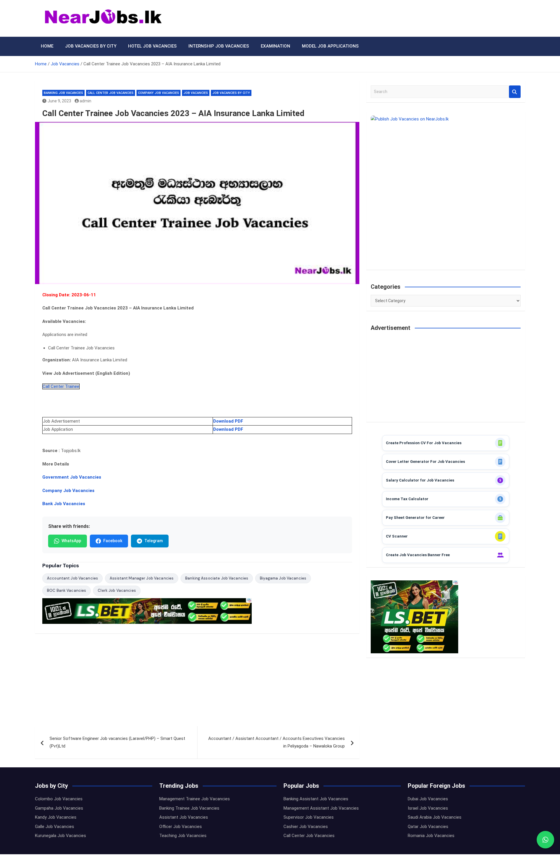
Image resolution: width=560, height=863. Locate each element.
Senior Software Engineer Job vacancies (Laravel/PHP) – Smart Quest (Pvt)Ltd (117, 742)
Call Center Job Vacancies (111, 93)
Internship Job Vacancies (218, 46)
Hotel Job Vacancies (152, 46)
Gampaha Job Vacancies (59, 808)
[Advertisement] (197, 683)
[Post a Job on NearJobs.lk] (446, 190)
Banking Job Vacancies (63, 93)
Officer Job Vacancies (180, 826)
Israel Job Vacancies (428, 808)
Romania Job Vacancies (431, 835)
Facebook (112, 540)
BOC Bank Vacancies (66, 590)
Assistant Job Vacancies (183, 817)
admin (85, 101)
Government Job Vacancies (71, 477)
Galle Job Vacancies (54, 826)
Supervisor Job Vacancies (309, 817)
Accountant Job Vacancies (72, 578)
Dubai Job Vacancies (428, 798)
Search (515, 91)
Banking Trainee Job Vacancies (189, 808)
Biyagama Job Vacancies (283, 578)
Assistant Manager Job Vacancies (142, 578)
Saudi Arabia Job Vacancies (434, 817)
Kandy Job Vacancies (55, 817)
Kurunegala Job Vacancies (60, 835)
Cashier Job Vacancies (306, 826)
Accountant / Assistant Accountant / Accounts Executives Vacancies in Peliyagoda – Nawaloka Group (276, 742)
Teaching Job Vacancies (182, 835)
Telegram (153, 540)
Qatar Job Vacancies (428, 826)
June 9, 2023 (59, 101)
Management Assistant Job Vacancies (321, 808)
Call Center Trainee (61, 386)
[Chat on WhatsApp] (545, 839)
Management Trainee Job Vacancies (194, 798)
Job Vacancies (195, 93)
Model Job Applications (330, 46)
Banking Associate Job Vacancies (216, 578)
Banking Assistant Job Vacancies (316, 798)
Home (47, 46)
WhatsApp (71, 540)
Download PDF (228, 421)
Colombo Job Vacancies (59, 798)
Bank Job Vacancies (63, 503)
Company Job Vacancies (158, 93)
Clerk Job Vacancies (117, 590)
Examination (275, 46)
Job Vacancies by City (90, 46)
